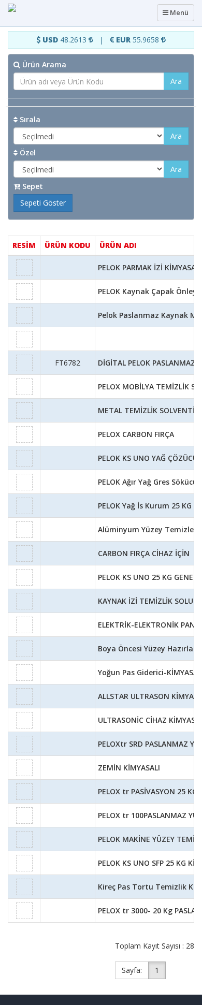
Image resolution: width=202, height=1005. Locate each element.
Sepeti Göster (43, 203)
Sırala (29, 119)
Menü (177, 14)
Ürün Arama (43, 64)
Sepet (31, 186)
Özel (27, 152)
